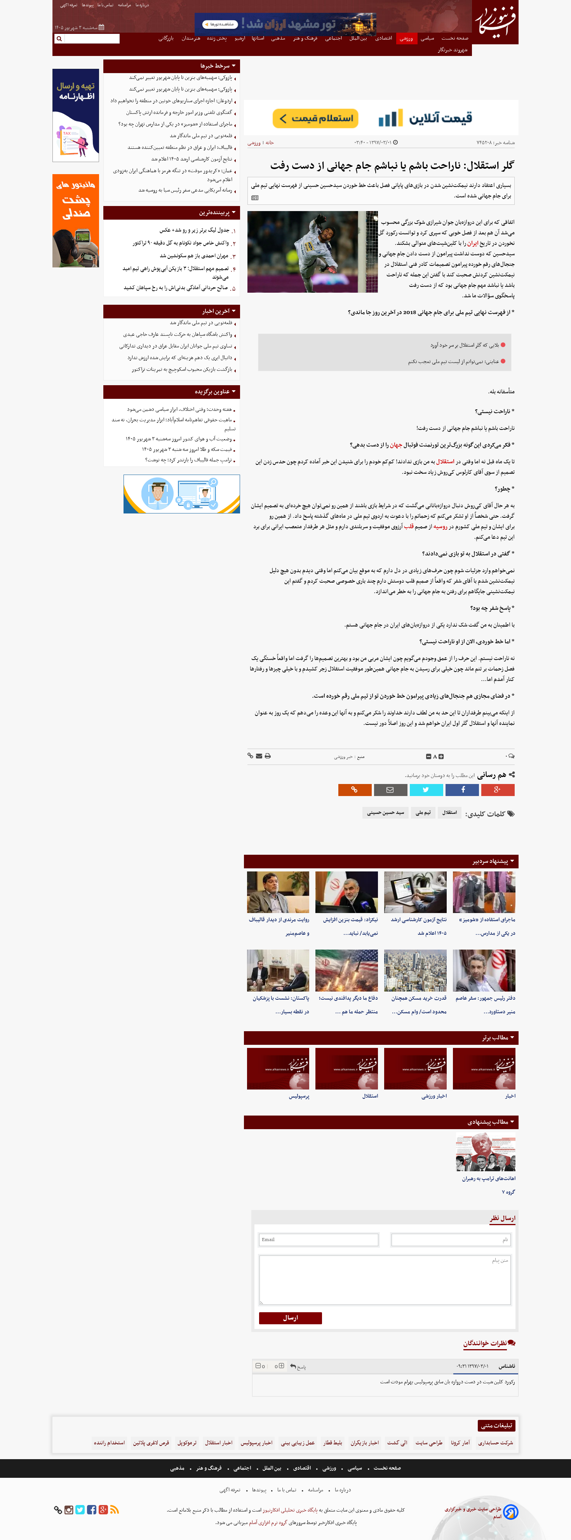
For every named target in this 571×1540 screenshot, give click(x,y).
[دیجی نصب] (75, 266)
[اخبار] (484, 1069)
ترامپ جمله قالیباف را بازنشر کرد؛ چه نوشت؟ (188, 460)
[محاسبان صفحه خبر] (75, 161)
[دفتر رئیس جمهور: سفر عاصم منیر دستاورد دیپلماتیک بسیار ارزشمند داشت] (484, 970)
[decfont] (429, 756)
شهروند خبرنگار (453, 49)
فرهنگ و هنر (209, 1468)
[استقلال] (346, 1069)
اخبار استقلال (218, 1443)
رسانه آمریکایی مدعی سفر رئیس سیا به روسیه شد (185, 190)
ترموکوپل (187, 1443)
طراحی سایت (429, 1443)
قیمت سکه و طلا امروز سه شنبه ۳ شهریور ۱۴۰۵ (187, 449)
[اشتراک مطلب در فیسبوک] (462, 790)
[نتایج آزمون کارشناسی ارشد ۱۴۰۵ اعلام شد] (415, 892)
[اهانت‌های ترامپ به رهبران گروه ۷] (485, 1152)
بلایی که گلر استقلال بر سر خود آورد (464, 345)
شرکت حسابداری (495, 1443)
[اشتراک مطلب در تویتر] (426, 790)
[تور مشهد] (285, 35)
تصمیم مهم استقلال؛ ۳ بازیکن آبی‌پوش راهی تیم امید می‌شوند (175, 273)
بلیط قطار (332, 1443)
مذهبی (178, 1468)
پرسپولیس (299, 1096)
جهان (396, 445)
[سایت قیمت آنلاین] (381, 117)
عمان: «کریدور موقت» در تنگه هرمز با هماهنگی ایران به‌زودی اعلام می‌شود (172, 175)
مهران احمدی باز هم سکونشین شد (194, 256)
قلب (409, 527)
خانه (270, 142)
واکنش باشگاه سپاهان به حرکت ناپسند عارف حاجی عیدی (177, 334)
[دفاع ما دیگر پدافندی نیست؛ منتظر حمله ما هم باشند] (346, 970)
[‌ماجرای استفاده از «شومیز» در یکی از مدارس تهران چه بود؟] (484, 892)
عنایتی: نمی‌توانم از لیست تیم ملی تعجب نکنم (453, 361)
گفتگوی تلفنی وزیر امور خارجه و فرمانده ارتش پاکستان (179, 112)
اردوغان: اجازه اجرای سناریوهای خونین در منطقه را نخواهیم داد (171, 100)
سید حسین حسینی (385, 812)
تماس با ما (105, 5)
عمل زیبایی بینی (298, 1443)
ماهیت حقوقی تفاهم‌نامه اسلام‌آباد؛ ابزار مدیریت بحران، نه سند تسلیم (173, 424)
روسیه (440, 527)
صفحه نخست (387, 1468)
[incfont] (441, 756)
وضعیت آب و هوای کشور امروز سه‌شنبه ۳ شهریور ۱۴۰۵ (179, 439)
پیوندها (88, 5)
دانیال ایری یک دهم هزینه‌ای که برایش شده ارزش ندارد (179, 357)
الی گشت (397, 1443)
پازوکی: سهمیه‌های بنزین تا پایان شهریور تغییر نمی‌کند (180, 77)
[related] (254, 198)
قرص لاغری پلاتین (151, 1443)
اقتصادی (302, 1468)
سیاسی (354, 1468)
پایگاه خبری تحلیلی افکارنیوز (289, 1510)
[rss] (114, 1510)
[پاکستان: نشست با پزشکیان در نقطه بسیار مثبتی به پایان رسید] (278, 970)
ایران (473, 243)
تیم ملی (423, 812)
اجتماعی (242, 1468)
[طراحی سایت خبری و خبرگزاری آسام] (511, 1513)
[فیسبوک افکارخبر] (91, 1510)
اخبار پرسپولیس (256, 1443)
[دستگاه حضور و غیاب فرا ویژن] (182, 512)
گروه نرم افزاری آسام (267, 1522)
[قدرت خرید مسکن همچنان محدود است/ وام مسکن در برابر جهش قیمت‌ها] (415, 970)
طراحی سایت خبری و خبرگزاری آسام (473, 1513)
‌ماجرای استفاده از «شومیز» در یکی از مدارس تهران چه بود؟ (175, 124)
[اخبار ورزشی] (415, 1069)
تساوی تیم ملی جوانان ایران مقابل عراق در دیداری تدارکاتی (175, 346)
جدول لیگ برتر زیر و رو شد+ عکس (195, 230)
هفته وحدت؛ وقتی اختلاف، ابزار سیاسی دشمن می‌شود (179, 409)
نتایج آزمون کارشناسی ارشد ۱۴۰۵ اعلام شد (191, 159)
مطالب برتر (495, 1038)
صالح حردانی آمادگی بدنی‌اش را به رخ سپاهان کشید (176, 288)
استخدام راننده (109, 1443)
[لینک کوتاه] (250, 756)
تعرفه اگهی (69, 5)
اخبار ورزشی (434, 1096)
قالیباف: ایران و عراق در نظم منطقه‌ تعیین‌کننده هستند (179, 147)
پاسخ (301, 1367)
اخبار (510, 1096)
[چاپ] (267, 756)
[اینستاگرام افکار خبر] (68, 1510)
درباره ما (143, 5)
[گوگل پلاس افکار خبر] (103, 1510)
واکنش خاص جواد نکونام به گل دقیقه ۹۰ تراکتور (180, 243)
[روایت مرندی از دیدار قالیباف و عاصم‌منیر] (278, 892)
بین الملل (271, 1468)
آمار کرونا (460, 1443)
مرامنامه (125, 5)
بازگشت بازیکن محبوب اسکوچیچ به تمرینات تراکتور (182, 369)
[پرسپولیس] (278, 1069)
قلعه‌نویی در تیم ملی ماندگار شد (201, 135)
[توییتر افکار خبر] (80, 1510)
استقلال (445, 462)
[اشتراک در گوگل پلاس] (498, 790)
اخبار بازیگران (365, 1443)
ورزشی (254, 142)
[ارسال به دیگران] (258, 756)
